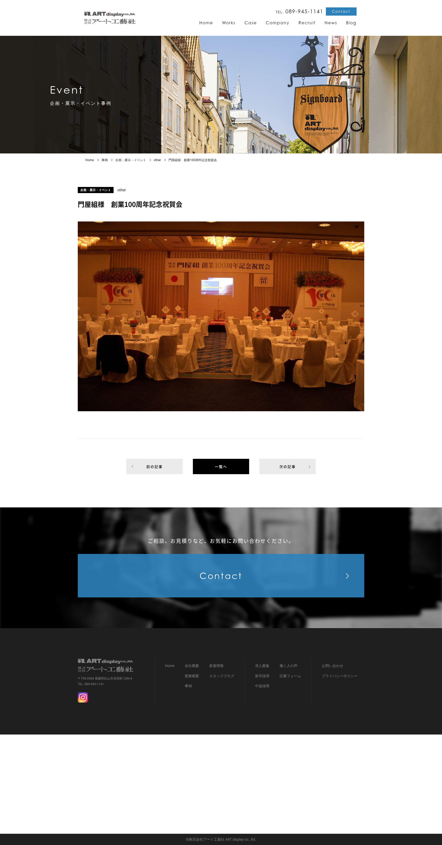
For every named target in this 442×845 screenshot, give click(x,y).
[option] (221, 316)
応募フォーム (290, 676)
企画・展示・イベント (130, 160)
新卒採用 (262, 676)
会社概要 (192, 666)
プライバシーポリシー (340, 676)
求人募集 (262, 666)
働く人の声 (288, 666)
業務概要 (192, 676)
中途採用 (262, 686)
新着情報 (216, 666)
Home (89, 160)
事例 (105, 160)
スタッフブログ (221, 676)
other (157, 160)
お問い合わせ (332, 666)
